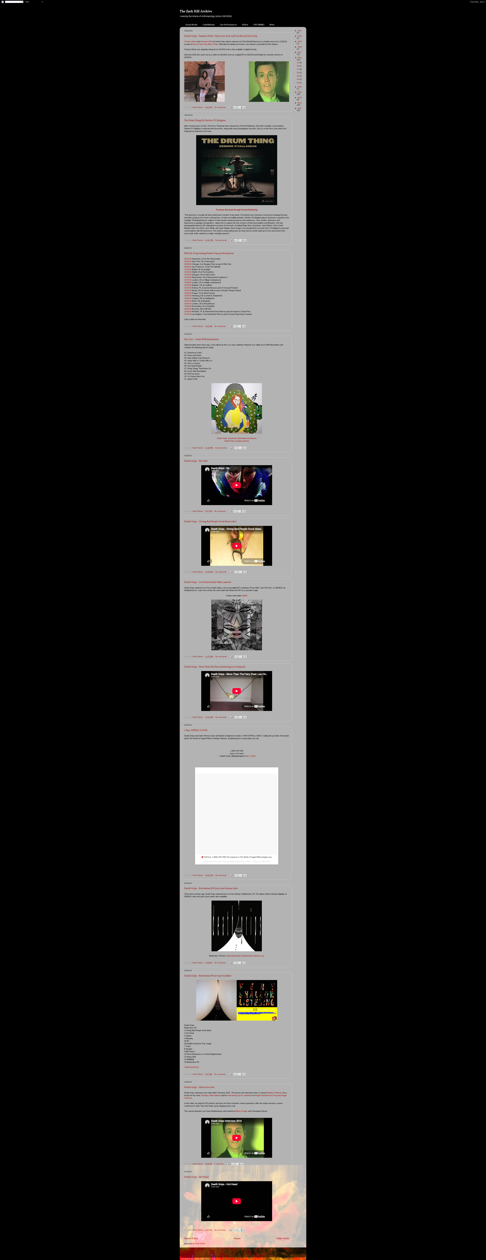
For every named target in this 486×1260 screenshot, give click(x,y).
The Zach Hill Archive (196, 11)
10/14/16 (187, 275)
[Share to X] (239, 107)
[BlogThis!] (237, 107)
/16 (190, 309)
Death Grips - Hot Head (196, 1177)
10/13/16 (187, 272)
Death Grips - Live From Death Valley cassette (207, 582)
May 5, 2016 (250, 756)
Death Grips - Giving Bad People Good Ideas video (210, 521)
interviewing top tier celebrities (239, 1095)
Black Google (241, 1111)
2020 (300, 36)
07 (298, 69)
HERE (244, 596)
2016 (300, 58)
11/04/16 (187, 312)
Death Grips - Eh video (196, 461)
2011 (299, 108)
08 (298, 66)
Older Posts (282, 1238)
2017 (300, 52)
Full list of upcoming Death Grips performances (209, 253)
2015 (300, 87)
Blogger (248, 1254)
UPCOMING (258, 24)
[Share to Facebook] (242, 107)
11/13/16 (187, 314)
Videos (245, 24)
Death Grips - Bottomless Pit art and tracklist (207, 975)
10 (298, 63)
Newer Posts (191, 1238)
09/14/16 (187, 259)
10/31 (186, 309)
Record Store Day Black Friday (205, 44)
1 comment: (219, 1164)
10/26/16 (187, 298)
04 (298, 76)
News (272, 24)
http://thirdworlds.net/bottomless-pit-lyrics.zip (245, 956)
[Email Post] (230, 107)
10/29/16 (187, 304)
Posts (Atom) (200, 1244)
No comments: (220, 107)
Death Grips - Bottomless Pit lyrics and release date (211, 888)
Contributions (209, 24)
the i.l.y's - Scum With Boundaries (201, 339)
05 (298, 73)
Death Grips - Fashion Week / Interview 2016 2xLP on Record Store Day (220, 36)
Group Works (191, 24)
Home (237, 1238)
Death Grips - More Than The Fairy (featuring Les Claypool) (214, 667)
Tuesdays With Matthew (211, 1095)
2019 (300, 41)
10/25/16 (187, 296)
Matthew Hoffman (274, 1093)
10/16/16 (187, 277)
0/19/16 (188, 285)
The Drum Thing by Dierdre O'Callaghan (205, 120)
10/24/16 (187, 293)
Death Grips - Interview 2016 (199, 1087)
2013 (300, 98)
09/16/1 (187, 261)
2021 (300, 31)
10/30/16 (187, 306)
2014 (300, 92)
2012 (300, 103)
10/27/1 (187, 301)
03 (298, 79)
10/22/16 (187, 290)
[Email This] (234, 107)
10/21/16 (187, 288)
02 (298, 83)
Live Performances (228, 24)
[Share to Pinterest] (244, 107)
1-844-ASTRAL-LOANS (195, 730)
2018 (300, 47)
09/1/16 (187, 264)
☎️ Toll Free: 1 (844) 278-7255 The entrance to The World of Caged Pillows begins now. (236, 857)
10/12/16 (187, 269)
